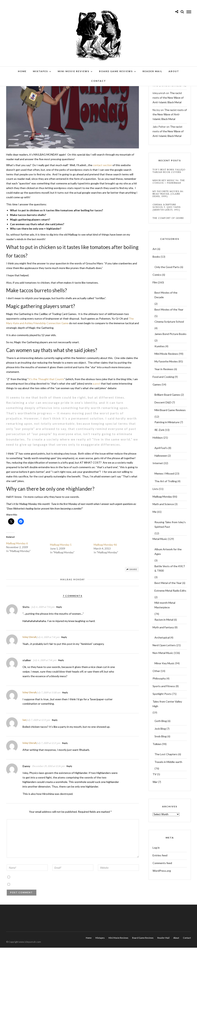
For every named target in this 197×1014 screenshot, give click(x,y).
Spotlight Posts (162, 693)
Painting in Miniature (166, 422)
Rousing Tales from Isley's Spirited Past (170, 524)
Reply (59, 607)
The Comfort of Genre (168, 218)
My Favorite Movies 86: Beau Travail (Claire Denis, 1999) (168, 194)
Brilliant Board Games (167, 394)
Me (154, 511)
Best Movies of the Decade (165, 295)
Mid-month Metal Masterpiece (164, 605)
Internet (158, 463)
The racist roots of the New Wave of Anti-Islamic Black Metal (168, 97)
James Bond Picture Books (170, 334)
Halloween (160, 455)
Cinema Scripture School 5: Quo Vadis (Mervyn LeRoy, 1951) (167, 207)
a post (96, 383)
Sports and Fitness (164, 686)
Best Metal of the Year (168, 582)
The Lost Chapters (165, 754)
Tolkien (157, 744)
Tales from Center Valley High (167, 704)
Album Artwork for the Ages (168, 551)
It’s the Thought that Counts (46, 379)
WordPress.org (162, 870)
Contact (98, 80)
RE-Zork (159, 429)
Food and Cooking (163, 376)
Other (156, 671)
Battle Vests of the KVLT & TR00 (169, 568)
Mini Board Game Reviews (170, 410)
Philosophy (159, 678)
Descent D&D (162, 402)
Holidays (158, 437)
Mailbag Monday (72, 579)
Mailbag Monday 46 (105, 544)
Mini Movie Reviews (73, 71)
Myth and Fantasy (163, 627)
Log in (156, 847)
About (174, 71)
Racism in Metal (163, 619)
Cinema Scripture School (169, 321)
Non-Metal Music (163, 652)
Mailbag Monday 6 (17, 543)
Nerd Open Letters (164, 645)
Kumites (159, 346)
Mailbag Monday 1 (61, 544)
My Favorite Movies (166, 361)
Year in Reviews (163, 369)
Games (157, 384)
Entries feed (160, 855)
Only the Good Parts (166, 267)
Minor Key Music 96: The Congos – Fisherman (169, 181)
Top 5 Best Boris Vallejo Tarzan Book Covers (169, 170)
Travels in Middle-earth (168, 761)
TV (154, 774)
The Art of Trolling (165, 481)
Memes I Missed (164, 473)
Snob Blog (160, 736)
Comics (157, 274)
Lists (155, 488)
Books (156, 256)
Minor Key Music (164, 663)
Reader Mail (152, 71)
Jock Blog (160, 728)
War (155, 781)
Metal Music (160, 538)
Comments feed (162, 863)
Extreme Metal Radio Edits (170, 590)
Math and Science (163, 504)
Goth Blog (160, 721)
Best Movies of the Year (168, 309)
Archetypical (162, 637)
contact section (102, 165)
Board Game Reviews (116, 71)
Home (22, 71)
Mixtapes (40, 71)
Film (155, 282)
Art (155, 249)
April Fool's (161, 448)
